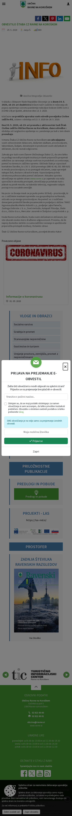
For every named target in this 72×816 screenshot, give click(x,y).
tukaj (21, 412)
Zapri (36, 451)
